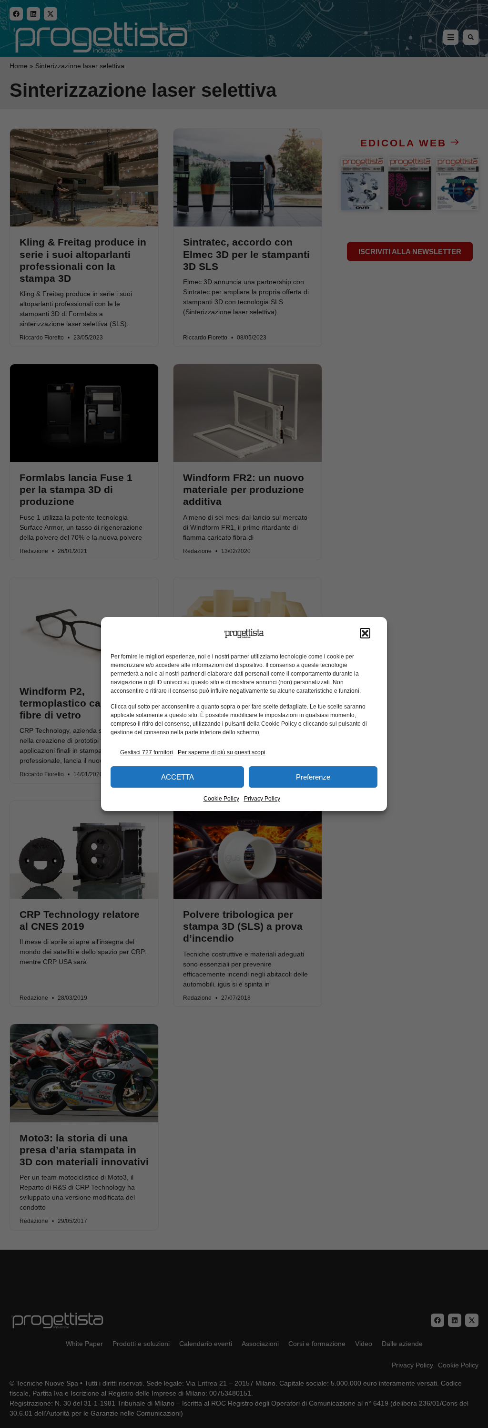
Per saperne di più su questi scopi (221, 752)
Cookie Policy (221, 798)
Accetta (177, 777)
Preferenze (313, 777)
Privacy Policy (262, 798)
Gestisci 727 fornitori (146, 752)
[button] (365, 633)
